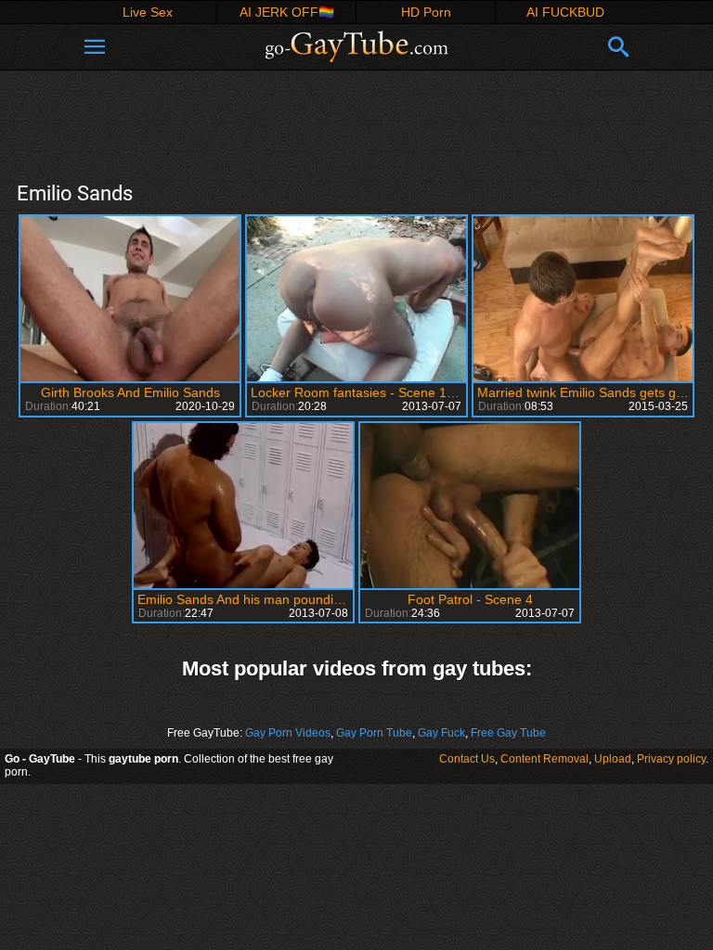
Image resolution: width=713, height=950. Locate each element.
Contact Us (467, 758)
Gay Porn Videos (288, 732)
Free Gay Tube (508, 732)
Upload (612, 758)
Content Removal (544, 758)
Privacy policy (671, 758)
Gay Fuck (441, 732)
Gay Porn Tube (374, 732)
